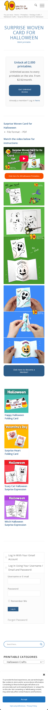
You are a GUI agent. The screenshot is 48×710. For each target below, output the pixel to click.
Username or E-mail (18, 576)
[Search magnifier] (41, 644)
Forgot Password (17, 619)
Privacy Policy (32, 706)
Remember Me (18, 601)
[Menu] (40, 5)
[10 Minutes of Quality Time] (20, 5)
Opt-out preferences (17, 706)
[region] (24, 598)
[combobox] (24, 662)
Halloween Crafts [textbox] (23, 662)
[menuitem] (34, 5)
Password (13, 588)
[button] (44, 674)
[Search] (34, 5)
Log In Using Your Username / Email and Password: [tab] (25, 567)
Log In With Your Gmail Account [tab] (21, 557)
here (37, 100)
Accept (24, 699)
